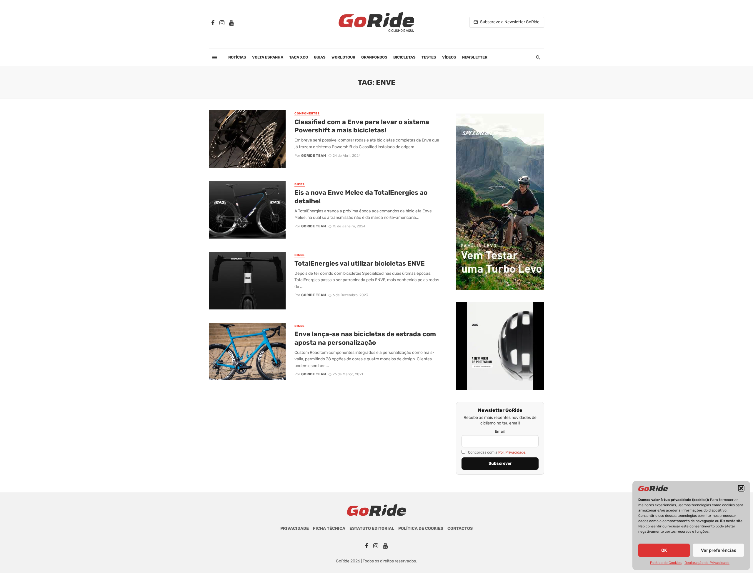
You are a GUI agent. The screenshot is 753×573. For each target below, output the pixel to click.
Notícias (237, 57)
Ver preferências (718, 550)
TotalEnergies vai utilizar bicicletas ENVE (359, 263)
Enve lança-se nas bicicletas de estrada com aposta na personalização (365, 338)
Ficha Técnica (329, 528)
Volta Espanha (267, 57)
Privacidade (294, 528)
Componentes (307, 113)
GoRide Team (313, 156)
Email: (500, 431)
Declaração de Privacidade (706, 563)
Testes (429, 57)
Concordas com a (496, 452)
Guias (320, 57)
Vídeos (449, 57)
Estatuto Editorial (371, 528)
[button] (741, 488)
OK (664, 550)
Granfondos (374, 57)
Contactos (460, 528)
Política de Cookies (666, 563)
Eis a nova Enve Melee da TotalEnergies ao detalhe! (360, 196)
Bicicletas (404, 57)
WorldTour (343, 57)
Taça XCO (298, 57)
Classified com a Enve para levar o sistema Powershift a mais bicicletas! (361, 126)
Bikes (299, 184)
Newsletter (474, 57)
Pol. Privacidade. (512, 452)
